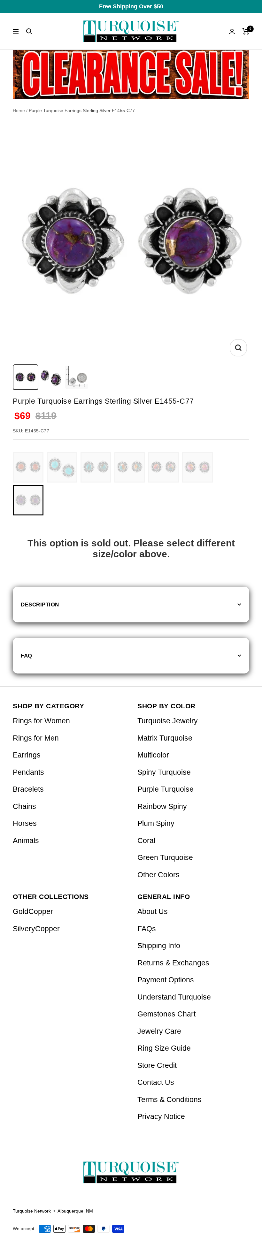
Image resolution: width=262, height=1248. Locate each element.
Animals (26, 841)
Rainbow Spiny (162, 806)
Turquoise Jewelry (167, 721)
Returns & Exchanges (173, 963)
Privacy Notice (161, 1117)
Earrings (27, 755)
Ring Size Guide (164, 1048)
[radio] (28, 467)
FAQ (26, 655)
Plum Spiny (155, 823)
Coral (146, 841)
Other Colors (158, 875)
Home (19, 110)
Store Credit (157, 1065)
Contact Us (155, 1082)
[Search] (29, 31)
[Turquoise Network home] (131, 1167)
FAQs (146, 929)
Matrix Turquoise (164, 738)
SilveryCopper (36, 929)
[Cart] (246, 31)
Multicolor (153, 755)
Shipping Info (158, 946)
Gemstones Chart (166, 1014)
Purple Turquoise (165, 789)
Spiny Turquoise (164, 772)
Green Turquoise (165, 858)
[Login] (232, 31)
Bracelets (28, 789)
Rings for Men (36, 738)
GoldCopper (33, 912)
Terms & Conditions (169, 1100)
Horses (25, 823)
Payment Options (165, 980)
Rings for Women (41, 721)
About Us (152, 912)
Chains (24, 806)
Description (40, 604)
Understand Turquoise (174, 997)
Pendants (28, 772)
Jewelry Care (159, 1031)
